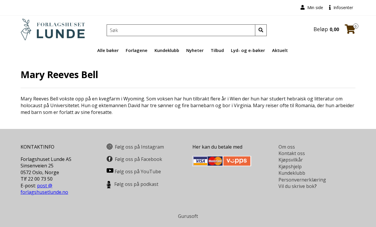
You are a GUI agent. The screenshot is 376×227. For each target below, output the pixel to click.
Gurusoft (188, 216)
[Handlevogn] (350, 31)
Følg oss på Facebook (138, 159)
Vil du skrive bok (296, 186)
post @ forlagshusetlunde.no (44, 188)
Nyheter (195, 50)
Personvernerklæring (302, 179)
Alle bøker (108, 50)
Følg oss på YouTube (138, 171)
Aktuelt (280, 50)
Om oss (286, 147)
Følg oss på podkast (136, 184)
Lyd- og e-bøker (248, 50)
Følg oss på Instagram (139, 147)
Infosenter (342, 7)
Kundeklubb (167, 50)
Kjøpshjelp (290, 166)
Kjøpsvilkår (290, 160)
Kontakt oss (291, 153)
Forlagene (136, 50)
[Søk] (261, 30)
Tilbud (217, 50)
